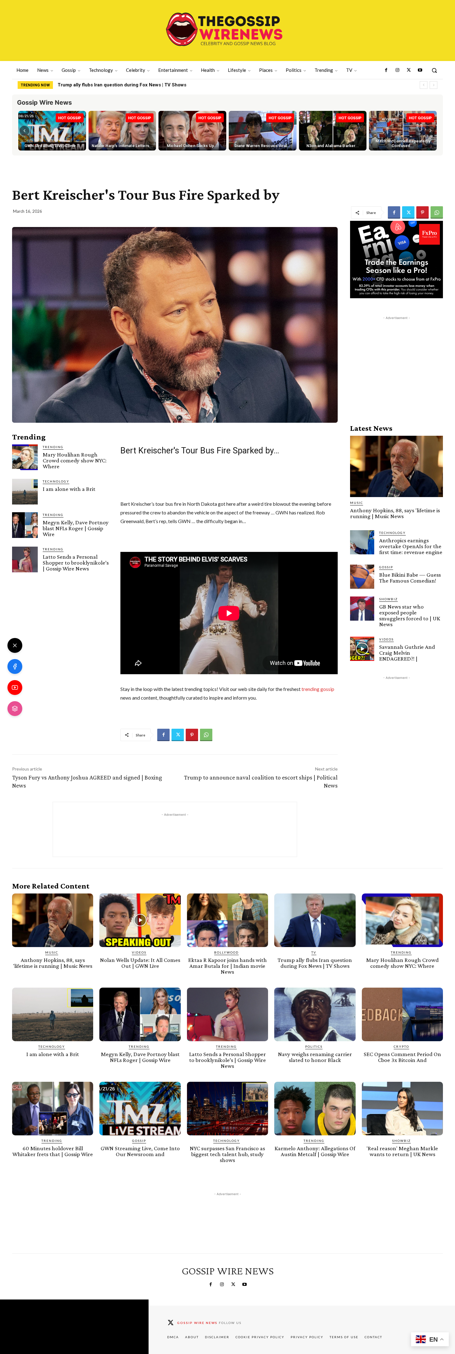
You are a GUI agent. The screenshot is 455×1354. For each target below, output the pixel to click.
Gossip (386, 567)
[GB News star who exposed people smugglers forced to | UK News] (362, 608)
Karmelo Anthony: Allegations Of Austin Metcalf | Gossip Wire (315, 1151)
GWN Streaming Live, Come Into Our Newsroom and (140, 1151)
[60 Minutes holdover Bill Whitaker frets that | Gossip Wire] (52, 1108)
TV (313, 952)
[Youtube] (420, 70)
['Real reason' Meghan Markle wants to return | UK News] (402, 1108)
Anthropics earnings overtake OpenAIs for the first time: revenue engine (410, 546)
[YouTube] (14, 687)
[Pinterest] (422, 212)
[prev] (423, 85)
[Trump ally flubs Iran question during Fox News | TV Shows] (314, 920)
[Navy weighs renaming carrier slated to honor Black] (314, 1014)
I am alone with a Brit (69, 489)
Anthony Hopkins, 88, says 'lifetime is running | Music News (395, 513)
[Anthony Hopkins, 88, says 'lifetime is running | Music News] (396, 466)
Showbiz (388, 599)
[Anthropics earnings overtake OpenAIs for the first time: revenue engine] (362, 542)
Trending (53, 447)
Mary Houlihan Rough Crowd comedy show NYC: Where (119, 85)
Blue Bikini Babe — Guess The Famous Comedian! (410, 577)
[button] (434, 70)
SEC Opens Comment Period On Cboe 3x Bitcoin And (402, 1057)
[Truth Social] (14, 708)
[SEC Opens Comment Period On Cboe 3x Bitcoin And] (402, 1014)
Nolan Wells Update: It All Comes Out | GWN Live (140, 963)
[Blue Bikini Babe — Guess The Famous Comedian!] (362, 577)
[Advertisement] (396, 360)
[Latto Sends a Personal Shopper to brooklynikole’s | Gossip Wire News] (25, 559)
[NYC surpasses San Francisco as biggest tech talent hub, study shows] (227, 1108)
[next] (433, 85)
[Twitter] (408, 70)
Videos (386, 639)
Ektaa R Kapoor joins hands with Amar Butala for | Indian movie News (227, 966)
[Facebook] (386, 70)
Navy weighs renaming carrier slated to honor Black (315, 1057)
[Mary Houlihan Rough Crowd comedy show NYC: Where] (25, 457)
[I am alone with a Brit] (25, 491)
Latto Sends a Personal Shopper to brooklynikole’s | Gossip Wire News (76, 562)
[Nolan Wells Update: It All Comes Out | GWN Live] (139, 920)
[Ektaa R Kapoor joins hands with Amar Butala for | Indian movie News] (227, 920)
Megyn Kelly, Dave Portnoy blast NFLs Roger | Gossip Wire (76, 528)
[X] (14, 645)
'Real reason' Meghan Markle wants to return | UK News (402, 1151)
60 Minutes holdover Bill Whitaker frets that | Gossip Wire (52, 1151)
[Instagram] (397, 70)
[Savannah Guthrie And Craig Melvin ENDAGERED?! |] (362, 649)
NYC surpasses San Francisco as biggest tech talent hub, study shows (227, 1154)
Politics (314, 1046)
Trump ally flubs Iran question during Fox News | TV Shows (315, 963)
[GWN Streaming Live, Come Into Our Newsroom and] (139, 1108)
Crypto (401, 1046)
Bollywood (226, 952)
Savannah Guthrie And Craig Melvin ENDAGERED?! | (407, 653)
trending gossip (317, 689)
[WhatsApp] (437, 212)
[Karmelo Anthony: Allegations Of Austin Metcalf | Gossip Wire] (314, 1108)
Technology (56, 481)
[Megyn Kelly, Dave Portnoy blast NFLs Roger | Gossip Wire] (25, 525)
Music (356, 502)
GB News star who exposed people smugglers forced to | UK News (409, 615)
